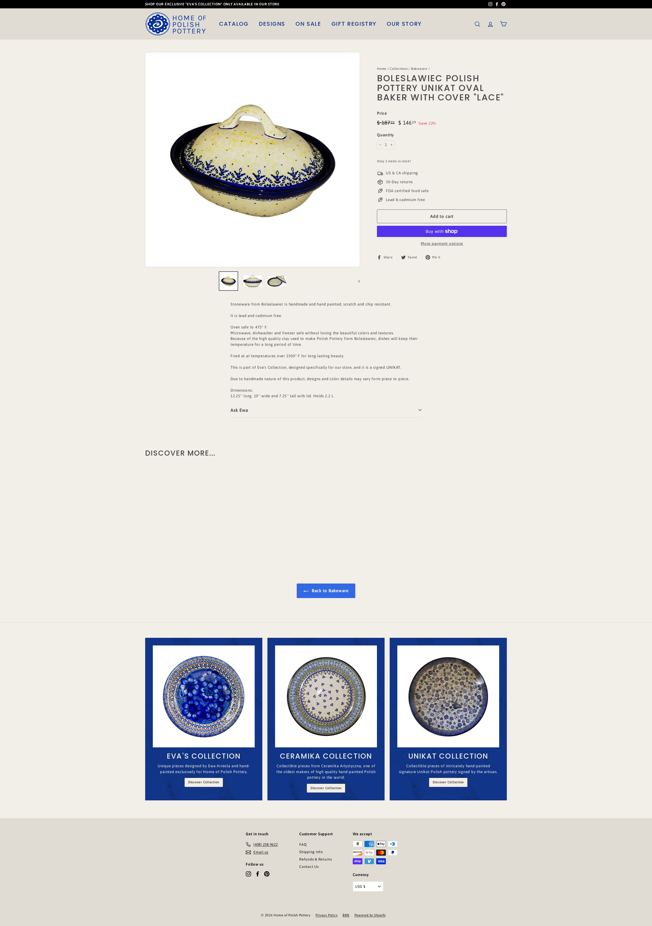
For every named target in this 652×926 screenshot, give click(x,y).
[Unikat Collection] (448, 696)
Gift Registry (353, 24)
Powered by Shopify (370, 915)
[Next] (357, 281)
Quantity (385, 135)
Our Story (404, 24)
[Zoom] (252, 159)
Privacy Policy (327, 915)
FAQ (302, 844)
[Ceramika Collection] (326, 696)
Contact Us (309, 867)
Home (381, 69)
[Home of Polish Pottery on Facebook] (257, 874)
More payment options (442, 243)
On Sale (308, 24)
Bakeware (419, 69)
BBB (346, 915)
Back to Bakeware (329, 590)
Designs (272, 24)
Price (382, 113)
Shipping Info (311, 852)
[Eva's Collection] (204, 696)
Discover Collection (203, 782)
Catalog (234, 24)
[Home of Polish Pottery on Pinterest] (266, 874)
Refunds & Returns (315, 859)
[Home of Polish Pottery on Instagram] (248, 874)
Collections (399, 69)
